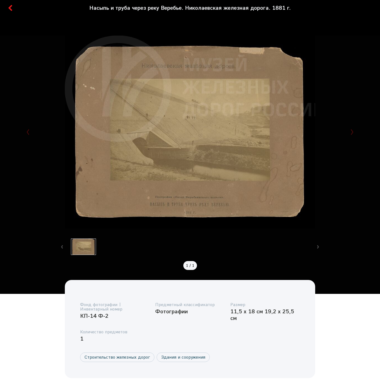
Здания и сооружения (183, 356)
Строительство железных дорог (117, 356)
